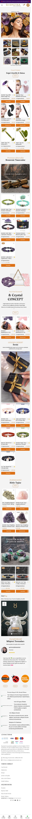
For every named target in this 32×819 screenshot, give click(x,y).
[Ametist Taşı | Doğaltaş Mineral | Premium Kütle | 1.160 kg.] (22, 517)
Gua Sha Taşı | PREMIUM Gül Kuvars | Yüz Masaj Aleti (21, 96)
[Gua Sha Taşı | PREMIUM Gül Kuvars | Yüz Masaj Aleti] (23, 87)
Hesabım (3, 788)
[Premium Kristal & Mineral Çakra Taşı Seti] (23, 225)
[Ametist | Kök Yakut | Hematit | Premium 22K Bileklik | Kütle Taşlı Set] (8, 225)
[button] (8, 101)
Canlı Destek (4, 767)
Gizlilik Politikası (5, 781)
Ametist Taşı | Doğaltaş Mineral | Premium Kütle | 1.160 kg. (22, 526)
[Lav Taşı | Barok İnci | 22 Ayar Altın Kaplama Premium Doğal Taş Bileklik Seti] (8, 458)
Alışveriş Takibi (4, 791)
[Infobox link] (15, 696)
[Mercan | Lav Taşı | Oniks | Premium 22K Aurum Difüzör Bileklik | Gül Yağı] (23, 574)
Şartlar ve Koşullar (5, 775)
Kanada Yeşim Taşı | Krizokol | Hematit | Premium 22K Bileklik (6, 211)
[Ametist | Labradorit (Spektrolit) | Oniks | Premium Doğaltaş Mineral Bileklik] (8, 249)
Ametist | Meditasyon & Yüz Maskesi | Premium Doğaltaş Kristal (6, 333)
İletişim (3, 773)
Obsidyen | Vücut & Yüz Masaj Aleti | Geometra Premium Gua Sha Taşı (6, 121)
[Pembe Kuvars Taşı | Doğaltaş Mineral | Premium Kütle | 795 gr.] (22, 495)
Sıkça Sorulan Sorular (6, 793)
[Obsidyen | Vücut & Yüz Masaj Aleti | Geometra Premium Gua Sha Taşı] (8, 111)
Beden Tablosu (4, 796)
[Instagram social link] (13, 800)
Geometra (15, 634)
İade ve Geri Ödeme (6, 778)
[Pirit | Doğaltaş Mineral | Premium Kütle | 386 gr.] (8, 495)
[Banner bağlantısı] (15, 178)
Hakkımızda (4, 770)
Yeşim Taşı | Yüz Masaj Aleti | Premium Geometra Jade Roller (6, 145)
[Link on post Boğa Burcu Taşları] (15, 618)
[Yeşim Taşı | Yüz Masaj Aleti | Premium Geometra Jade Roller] (8, 134)
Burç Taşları (15, 628)
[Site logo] (13, 5)
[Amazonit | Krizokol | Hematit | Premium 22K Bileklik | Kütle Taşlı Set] (23, 201)
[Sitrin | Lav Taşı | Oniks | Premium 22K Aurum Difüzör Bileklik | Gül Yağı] (8, 574)
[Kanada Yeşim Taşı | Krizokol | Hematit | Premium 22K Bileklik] (8, 201)
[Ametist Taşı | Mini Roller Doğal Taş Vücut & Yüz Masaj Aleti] (8, 87)
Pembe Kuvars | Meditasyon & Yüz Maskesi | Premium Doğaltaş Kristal (20, 333)
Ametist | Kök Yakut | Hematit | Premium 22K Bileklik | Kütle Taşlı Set (6, 235)
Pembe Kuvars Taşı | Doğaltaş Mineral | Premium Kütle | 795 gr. (22, 504)
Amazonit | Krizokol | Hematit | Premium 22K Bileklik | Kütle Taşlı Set (21, 212)
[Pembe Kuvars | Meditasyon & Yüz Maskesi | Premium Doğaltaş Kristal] (23, 323)
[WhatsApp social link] (20, 800)
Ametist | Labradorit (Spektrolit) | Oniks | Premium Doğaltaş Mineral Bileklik (6, 259)
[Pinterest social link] (17, 800)
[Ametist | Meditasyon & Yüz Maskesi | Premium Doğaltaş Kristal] (8, 323)
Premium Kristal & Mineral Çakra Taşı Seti (20, 234)
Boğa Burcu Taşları (15, 631)
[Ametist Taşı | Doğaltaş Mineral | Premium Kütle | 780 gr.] (8, 517)
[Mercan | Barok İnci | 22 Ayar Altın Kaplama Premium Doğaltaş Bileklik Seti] (8, 435)
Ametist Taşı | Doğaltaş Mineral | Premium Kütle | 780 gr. (8, 526)
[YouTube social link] (15, 800)
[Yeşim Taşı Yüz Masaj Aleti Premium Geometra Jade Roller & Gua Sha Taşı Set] (23, 134)
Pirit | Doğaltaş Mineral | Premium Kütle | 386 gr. (8, 503)
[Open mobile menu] (1, 5)
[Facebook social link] (11, 800)
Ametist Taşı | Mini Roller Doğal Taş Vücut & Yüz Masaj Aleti (6, 97)
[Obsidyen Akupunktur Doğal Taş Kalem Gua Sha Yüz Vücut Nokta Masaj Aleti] (23, 111)
